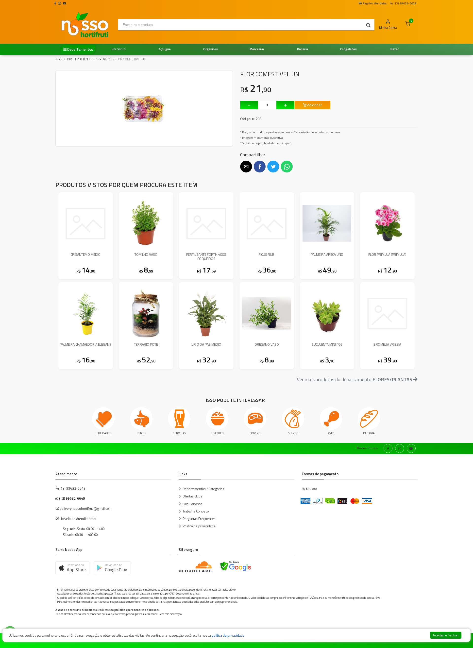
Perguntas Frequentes (199, 518)
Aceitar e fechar (446, 635)
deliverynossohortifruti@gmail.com (86, 508)
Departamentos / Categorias (203, 488)
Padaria (369, 433)
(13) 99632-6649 (72, 498)
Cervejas (179, 433)
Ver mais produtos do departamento (354, 379)
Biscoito (217, 433)
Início (59, 59)
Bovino (255, 433)
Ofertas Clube (193, 496)
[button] (246, 166)
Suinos (293, 433)
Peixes (141, 433)
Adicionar (314, 105)
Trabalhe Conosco (196, 511)
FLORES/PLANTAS (100, 59)
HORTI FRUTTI (75, 59)
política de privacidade (228, 635)
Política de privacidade (199, 526)
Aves (331, 433)
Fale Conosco (192, 503)
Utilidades (103, 433)
